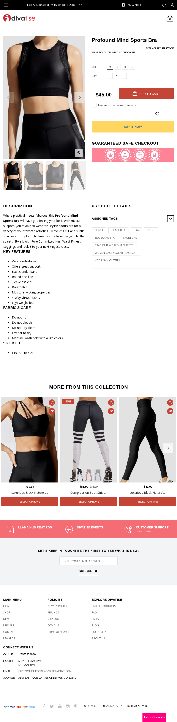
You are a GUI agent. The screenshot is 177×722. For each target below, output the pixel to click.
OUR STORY (99, 632)
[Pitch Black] (80, 475)
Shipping (97, 52)
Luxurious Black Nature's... (29, 492)
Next (168, 448)
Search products (103, 606)
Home (7, 606)
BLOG (95, 625)
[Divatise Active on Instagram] (68, 706)
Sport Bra (130, 238)
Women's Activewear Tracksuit (116, 253)
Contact (9, 632)
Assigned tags (105, 218)
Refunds (53, 612)
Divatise (114, 706)
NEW (6, 619)
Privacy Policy (57, 606)
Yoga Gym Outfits (107, 260)
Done (151, 230)
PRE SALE (8, 625)
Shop (6, 612)
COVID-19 (53, 625)
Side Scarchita (105, 238)
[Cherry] (89, 475)
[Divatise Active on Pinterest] (76, 706)
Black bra (118, 230)
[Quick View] (52, 411)
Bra (136, 230)
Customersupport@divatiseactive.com (44, 671)
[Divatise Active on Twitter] (52, 706)
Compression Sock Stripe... (88, 492)
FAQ (94, 612)
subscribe (88, 571)
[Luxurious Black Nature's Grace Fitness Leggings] (147, 439)
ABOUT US (98, 638)
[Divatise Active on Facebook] (44, 706)
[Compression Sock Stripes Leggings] (88, 439)
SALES (95, 619)
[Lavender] (98, 475)
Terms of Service (58, 632)
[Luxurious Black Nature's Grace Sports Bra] (29, 439)
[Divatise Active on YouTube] (60, 706)
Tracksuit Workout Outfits (114, 245)
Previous (9, 448)
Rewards (9, 638)
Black (99, 230)
